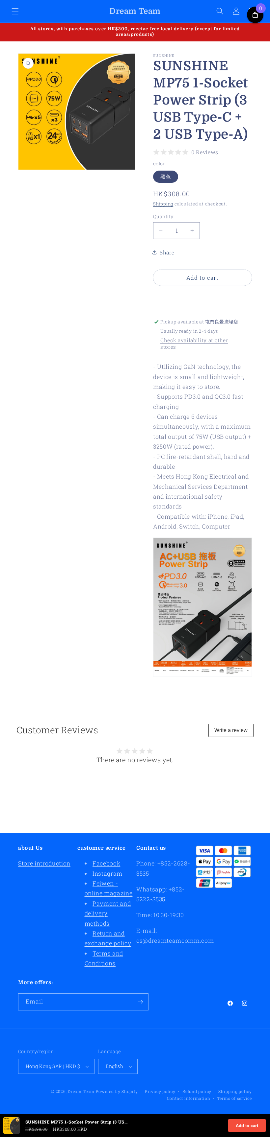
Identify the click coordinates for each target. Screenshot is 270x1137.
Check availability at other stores (194, 343)
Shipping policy (235, 1091)
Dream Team (81, 1091)
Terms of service (234, 1098)
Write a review (231, 730)
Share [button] (167, 252)
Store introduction (44, 863)
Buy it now (202, 298)
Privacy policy (160, 1091)
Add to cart (247, 1125)
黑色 (165, 176)
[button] (15, 11)
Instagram (107, 873)
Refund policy (196, 1091)
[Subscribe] (140, 1001)
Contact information (188, 1098)
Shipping (163, 204)
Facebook (106, 863)
